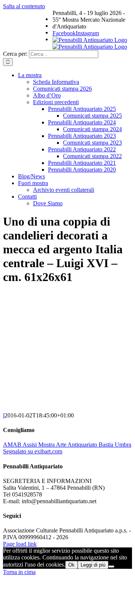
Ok (71, 565)
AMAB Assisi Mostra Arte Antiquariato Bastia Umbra (67, 444)
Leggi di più (93, 565)
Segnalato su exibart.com (32, 451)
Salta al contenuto (24, 6)
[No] (111, 566)
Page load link (20, 544)
